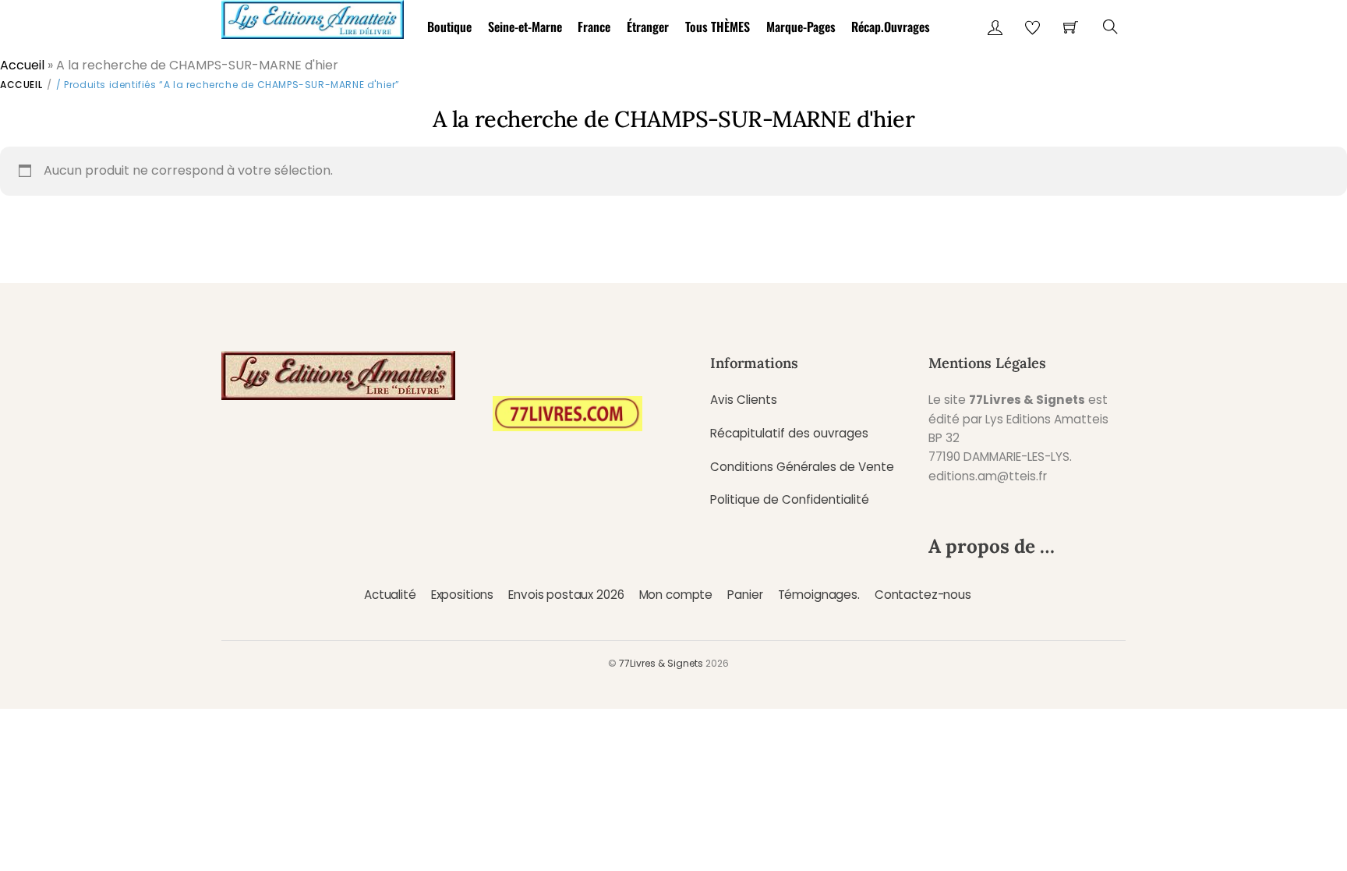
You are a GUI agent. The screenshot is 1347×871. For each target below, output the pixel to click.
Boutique (449, 26)
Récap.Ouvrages (890, 26)
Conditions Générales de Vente (802, 467)
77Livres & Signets (661, 663)
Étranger (648, 26)
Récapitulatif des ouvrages (789, 433)
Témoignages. (819, 594)
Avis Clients (743, 399)
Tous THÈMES (717, 26)
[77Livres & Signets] (312, 17)
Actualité (390, 594)
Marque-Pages (801, 26)
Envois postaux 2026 (566, 594)
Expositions (462, 594)
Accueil (22, 65)
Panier (744, 594)
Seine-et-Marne (525, 26)
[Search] (1110, 27)
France (594, 26)
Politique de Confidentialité (789, 499)
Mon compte (675, 594)
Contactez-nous (923, 594)
